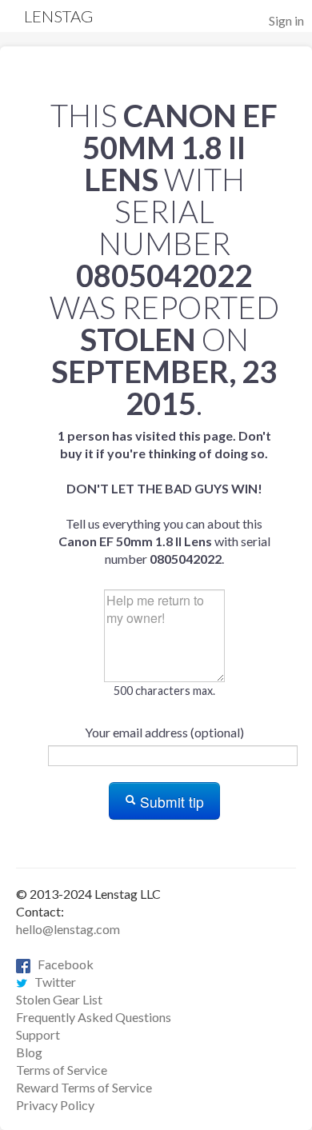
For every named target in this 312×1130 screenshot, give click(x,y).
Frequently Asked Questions (93, 1016)
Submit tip (170, 802)
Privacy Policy (55, 1104)
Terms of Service (61, 1069)
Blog (29, 1052)
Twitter (51, 981)
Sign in (286, 20)
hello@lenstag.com (68, 928)
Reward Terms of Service (84, 1087)
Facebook (62, 964)
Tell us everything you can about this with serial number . (164, 497)
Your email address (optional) (164, 732)
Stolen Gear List (59, 999)
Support (38, 1034)
